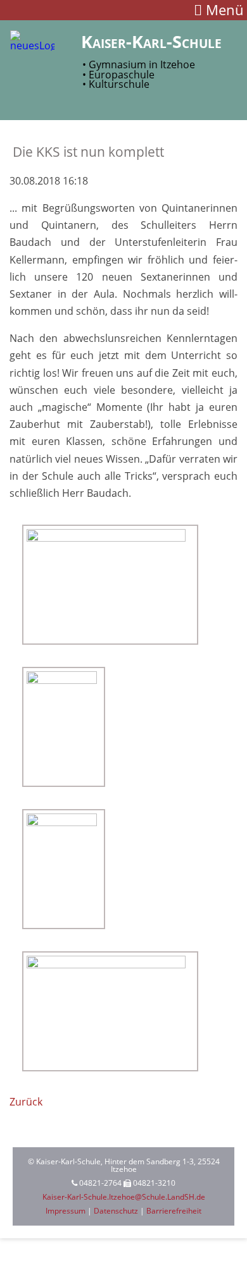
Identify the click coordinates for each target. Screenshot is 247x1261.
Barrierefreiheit (173, 1210)
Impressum (66, 1210)
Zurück (26, 1102)
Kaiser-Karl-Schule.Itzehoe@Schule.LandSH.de (123, 1196)
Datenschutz (116, 1210)
